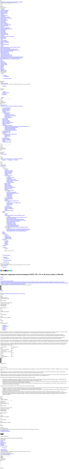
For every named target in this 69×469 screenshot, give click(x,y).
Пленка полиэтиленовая (27, 282)
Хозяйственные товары (21, 283)
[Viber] (7, 270)
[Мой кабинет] (0, 155)
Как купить (7, 235)
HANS (1, 290)
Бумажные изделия (19, 281)
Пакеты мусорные (54, 281)
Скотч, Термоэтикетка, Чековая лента (14, 202)
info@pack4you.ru (4, 83)
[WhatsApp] (8, 270)
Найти (2, 456)
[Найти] (1, 5)
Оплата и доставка (3, 445)
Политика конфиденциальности (7, 453)
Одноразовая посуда (10, 177)
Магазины (2, 443)
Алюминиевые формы (4, 281)
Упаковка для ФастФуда (9, 283)
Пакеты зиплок (43, 281)
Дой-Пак (31, 281)
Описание (4, 325)
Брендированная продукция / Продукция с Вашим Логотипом (18, 228)
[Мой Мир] (4, 270)
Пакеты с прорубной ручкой (7, 282)
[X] (5, 270)
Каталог (6, 169)
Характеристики (6, 326)
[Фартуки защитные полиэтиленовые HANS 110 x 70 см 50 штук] (12, 293)
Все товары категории (4, 430)
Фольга (15, 283)
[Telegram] (11, 270)
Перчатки (21, 282)
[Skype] (10, 270)
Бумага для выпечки (12, 281)
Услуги (6, 214)
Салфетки (50, 282)
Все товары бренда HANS (5, 431)
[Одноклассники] (2, 270)
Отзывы (4, 327)
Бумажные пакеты (26, 281)
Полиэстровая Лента (36, 282)
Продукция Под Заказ (44, 282)
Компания (6, 241)
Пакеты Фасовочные (16, 282)
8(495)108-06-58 (4, 70)
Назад (7, 168)
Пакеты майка (48, 281)
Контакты (2, 444)
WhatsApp (4, 267)
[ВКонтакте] (1, 270)
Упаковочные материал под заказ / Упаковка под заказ (17, 217)
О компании (2, 440)
